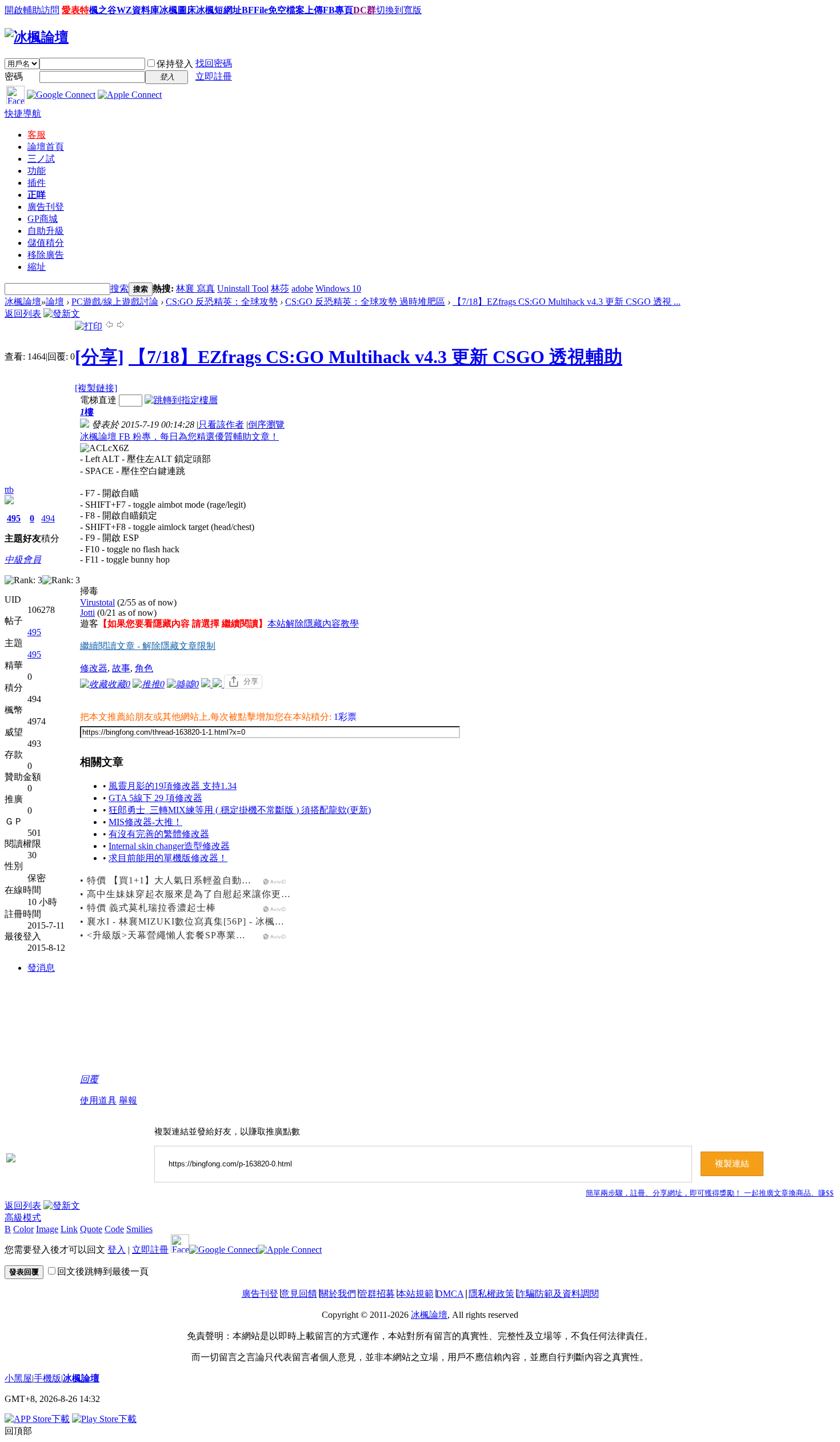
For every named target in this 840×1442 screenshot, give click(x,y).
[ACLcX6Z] (104, 448)
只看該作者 (221, 424)
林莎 (280, 288)
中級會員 (23, 559)
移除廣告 (45, 255)
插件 (36, 183)
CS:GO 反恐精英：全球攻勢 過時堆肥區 (365, 301)
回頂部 (18, 1431)
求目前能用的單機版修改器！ (168, 858)
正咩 (36, 195)
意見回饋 (299, 1293)
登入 (116, 1249)
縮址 (36, 267)
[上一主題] (109, 326)
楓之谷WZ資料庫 (124, 10)
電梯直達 (98, 400)
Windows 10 (338, 288)
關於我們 (337, 1293)
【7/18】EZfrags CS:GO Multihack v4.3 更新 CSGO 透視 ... (567, 301)
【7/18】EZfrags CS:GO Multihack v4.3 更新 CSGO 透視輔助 (375, 356)
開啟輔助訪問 (32, 10)
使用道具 (98, 1100)
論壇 (45, 147)
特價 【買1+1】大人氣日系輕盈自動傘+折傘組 (186, 880)
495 (14, 518)
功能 (36, 171)
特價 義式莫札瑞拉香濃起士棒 (151, 908)
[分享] (99, 356)
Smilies (139, 1229)
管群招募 (376, 1293)
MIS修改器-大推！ (145, 822)
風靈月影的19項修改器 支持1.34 (173, 786)
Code (114, 1229)
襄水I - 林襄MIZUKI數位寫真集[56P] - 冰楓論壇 (190, 921)
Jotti (87, 613)
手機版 (47, 1378)
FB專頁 (338, 10)
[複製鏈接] (96, 388)
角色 (144, 668)
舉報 (128, 1100)
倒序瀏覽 (266, 424)
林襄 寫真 (195, 288)
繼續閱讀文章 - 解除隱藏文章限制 (147, 646)
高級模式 (23, 1217)
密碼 (14, 76)
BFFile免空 (264, 10)
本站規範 (415, 1293)
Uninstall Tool (243, 288)
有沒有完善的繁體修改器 (159, 834)
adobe (302, 288)
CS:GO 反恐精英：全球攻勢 (222, 301)
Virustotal (97, 602)
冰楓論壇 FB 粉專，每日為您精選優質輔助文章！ (179, 436)
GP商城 (42, 219)
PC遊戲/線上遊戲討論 (114, 301)
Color (23, 1229)
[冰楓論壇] (37, 37)
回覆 (89, 1079)
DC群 (364, 10)
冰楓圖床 (177, 10)
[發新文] (61, 313)
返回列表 (23, 313)
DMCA (450, 1293)
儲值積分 (45, 243)
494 (48, 518)
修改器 (93, 668)
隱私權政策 (491, 1293)
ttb (9, 490)
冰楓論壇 (23, 301)
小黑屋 (18, 1378)
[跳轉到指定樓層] (181, 400)
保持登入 (175, 64)
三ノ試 (41, 159)
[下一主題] (120, 326)
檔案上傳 (304, 10)
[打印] (88, 326)
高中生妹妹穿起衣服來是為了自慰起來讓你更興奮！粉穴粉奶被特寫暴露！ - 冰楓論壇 (271, 894)
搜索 (119, 288)
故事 (121, 668)
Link (69, 1229)
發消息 (41, 968)
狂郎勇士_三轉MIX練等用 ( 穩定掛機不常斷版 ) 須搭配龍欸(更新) (240, 810)
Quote (91, 1229)
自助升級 (45, 231)
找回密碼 (213, 63)
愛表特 (75, 10)
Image (47, 1229)
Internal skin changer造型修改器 (169, 846)
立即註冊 (213, 76)
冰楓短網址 (219, 10)
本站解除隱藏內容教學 (313, 623)
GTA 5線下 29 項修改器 (155, 798)
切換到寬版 (399, 10)
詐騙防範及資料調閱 (558, 1293)
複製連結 (732, 1163)
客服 (36, 135)
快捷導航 (23, 113)
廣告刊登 (45, 207)
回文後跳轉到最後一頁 (103, 1271)
